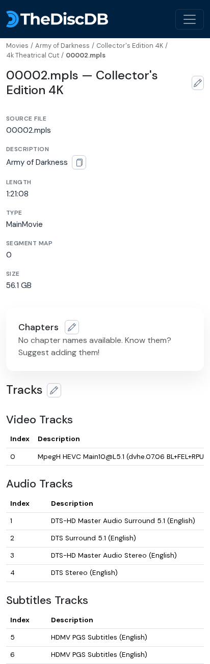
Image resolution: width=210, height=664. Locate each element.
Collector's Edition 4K (129, 45)
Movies (17, 45)
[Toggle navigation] (189, 19)
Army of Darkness (62, 45)
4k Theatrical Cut (32, 55)
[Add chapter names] (72, 327)
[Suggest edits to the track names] (54, 390)
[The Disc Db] (57, 19)
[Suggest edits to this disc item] (198, 83)
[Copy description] (79, 162)
